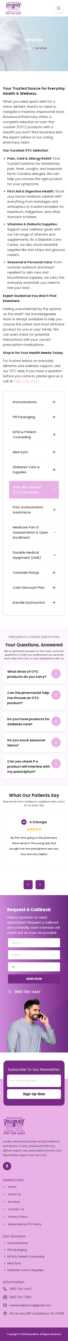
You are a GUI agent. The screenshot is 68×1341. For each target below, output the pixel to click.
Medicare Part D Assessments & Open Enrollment (30, 532)
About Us (14, 1194)
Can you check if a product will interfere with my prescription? (28, 766)
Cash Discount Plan (28, 587)
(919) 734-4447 (26, 381)
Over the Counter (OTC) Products (27, 489)
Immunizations (25, 402)
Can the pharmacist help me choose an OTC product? (28, 697)
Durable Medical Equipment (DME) (27, 555)
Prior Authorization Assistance (28, 510)
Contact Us (16, 1209)
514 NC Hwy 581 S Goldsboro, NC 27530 (36, 1313)
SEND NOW (34, 979)
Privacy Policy (18, 1217)
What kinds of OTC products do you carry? (26, 674)
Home (26, 48)
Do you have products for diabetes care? (28, 721)
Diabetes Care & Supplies (26, 469)
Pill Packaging (24, 417)
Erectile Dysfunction (29, 602)
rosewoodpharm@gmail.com (30, 1305)
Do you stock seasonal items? (26, 743)
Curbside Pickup (26, 572)
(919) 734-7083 (20, 1297)
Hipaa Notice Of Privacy (25, 1224)
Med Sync (20, 452)
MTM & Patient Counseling (24, 434)
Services (14, 1202)
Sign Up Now (42, 1095)
